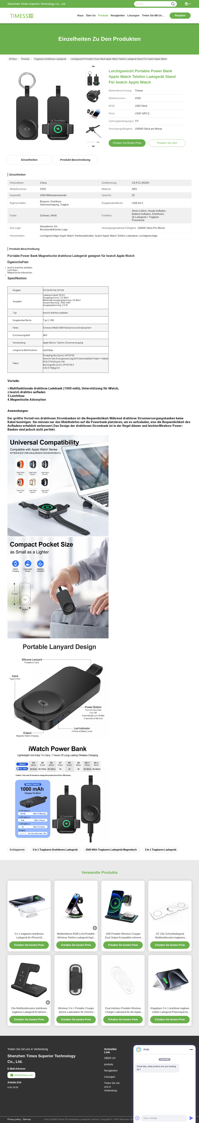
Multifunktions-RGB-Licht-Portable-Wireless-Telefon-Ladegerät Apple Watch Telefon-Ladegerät (76, 935)
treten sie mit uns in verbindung (153, 15)
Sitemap (27, 1119)
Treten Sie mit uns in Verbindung (111, 1087)
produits (103, 15)
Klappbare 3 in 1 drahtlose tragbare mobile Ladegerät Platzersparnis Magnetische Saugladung (169, 1010)
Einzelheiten (29, 159)
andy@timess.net (23, 1075)
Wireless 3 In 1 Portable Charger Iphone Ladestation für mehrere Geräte (76, 1010)
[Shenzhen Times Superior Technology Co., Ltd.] (24, 15)
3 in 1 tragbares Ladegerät (160, 849)
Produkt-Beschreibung (75, 159)
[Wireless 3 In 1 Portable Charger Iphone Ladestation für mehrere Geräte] (76, 979)
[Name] (173, 4)
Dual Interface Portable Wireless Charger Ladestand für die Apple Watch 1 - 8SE (123, 1010)
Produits (25, 59)
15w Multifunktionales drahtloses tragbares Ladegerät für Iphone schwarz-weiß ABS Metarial (29, 1010)
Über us (91, 15)
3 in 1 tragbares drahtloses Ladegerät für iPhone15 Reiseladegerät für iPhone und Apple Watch (29, 935)
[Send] (191, 1118)
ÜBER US (110, 1058)
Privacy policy (14, 1119)
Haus (80, 15)
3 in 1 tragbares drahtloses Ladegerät (55, 849)
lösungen (133, 15)
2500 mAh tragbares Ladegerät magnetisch (111, 849)
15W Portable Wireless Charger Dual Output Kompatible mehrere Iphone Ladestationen (123, 935)
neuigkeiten (118, 15)
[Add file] (137, 1118)
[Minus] (191, 1049)
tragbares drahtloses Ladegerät (50, 59)
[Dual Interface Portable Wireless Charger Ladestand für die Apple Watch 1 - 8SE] (123, 979)
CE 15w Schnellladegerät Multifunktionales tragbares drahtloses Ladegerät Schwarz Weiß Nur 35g (170, 935)
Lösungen (109, 1076)
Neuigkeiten (111, 1070)
